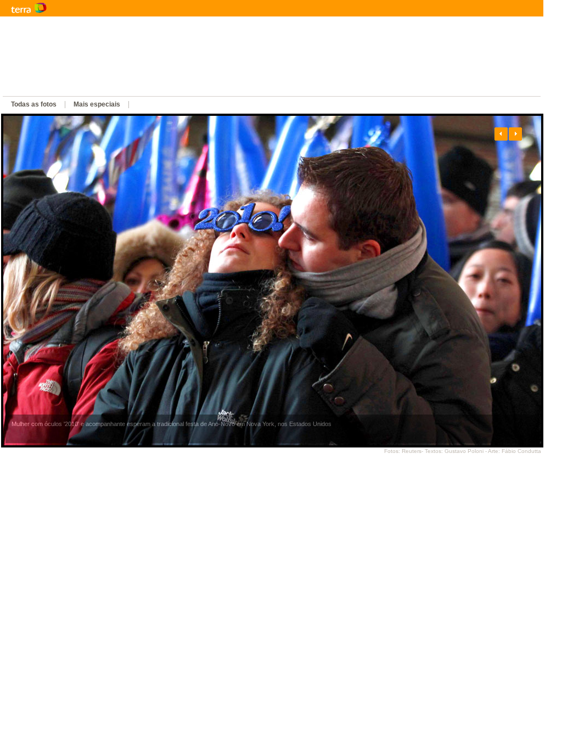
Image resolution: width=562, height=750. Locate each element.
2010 (200, 88)
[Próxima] (515, 134)
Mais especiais (97, 104)
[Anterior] (501, 134)
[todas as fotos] (275, 280)
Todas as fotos (34, 104)
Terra (82, 8)
